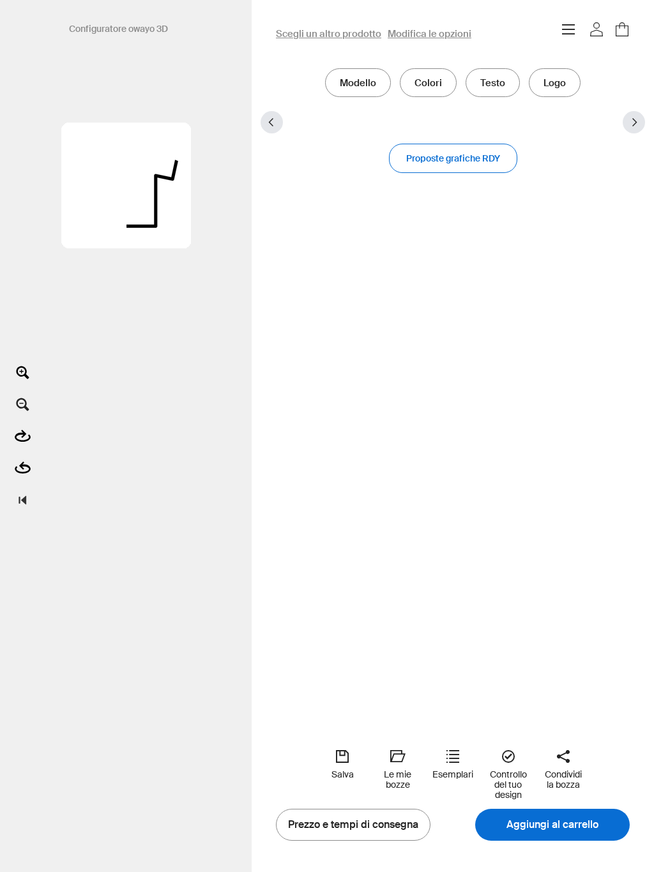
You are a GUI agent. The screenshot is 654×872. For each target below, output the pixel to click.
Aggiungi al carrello (552, 824)
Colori (428, 82)
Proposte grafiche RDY (453, 158)
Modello (358, 82)
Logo (555, 82)
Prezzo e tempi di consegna (353, 824)
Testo (492, 82)
